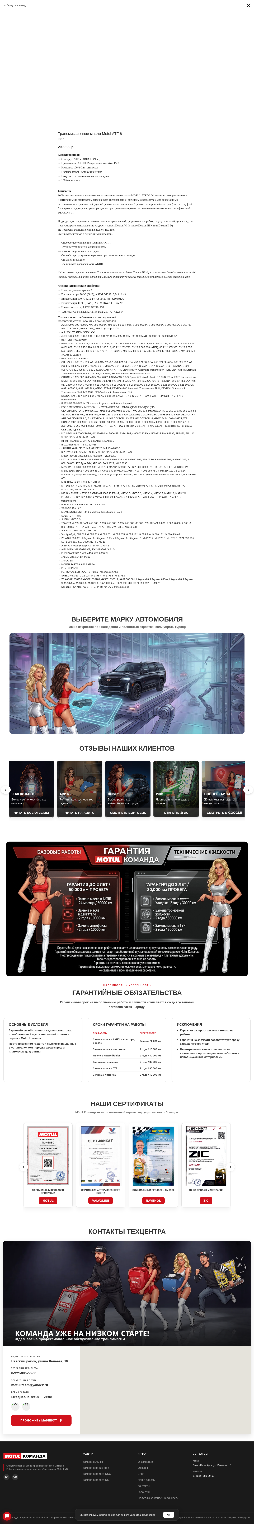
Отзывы (143, 1468)
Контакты (144, 1486)
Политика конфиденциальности (158, 1498)
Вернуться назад (16, 5)
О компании (145, 1462)
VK (15, 1477)
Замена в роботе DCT (97, 1480)
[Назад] (23, 1166)
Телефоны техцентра (24, 1368)
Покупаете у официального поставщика (85, 176)
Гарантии (144, 1492)
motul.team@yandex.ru (29, 1385)
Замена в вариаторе (96, 1468)
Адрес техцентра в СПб (25, 1356)
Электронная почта (24, 1380)
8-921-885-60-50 (23, 1373)
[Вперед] (230, 1166)
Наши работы (146, 1480)
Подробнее (148, 1514)
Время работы (20, 1392)
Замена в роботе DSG (97, 1474)
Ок (168, 1514)
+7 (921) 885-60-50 (203, 1475)
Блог (141, 1474)
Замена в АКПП (93, 1462)
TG (6, 1477)
